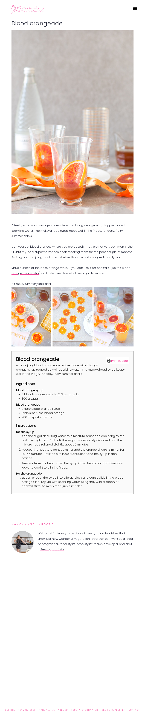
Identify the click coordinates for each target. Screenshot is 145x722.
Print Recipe (119, 361)
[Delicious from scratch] (26, 12)
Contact (134, 710)
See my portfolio (52, 549)
